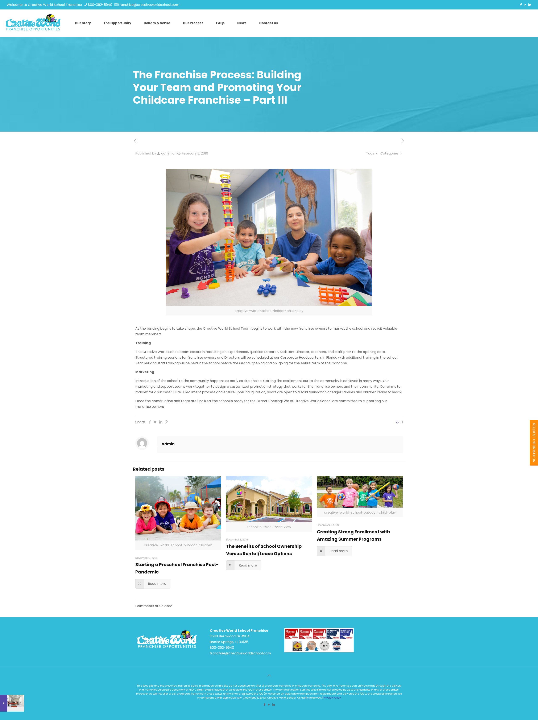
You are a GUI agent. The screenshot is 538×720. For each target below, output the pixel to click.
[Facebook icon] (520, 5)
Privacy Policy (332, 697)
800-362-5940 (100, 4)
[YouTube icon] (525, 5)
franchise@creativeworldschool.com (148, 4)
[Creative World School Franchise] (33, 23)
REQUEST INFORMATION (534, 442)
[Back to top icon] (269, 675)
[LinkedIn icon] (529, 5)
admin (166, 153)
